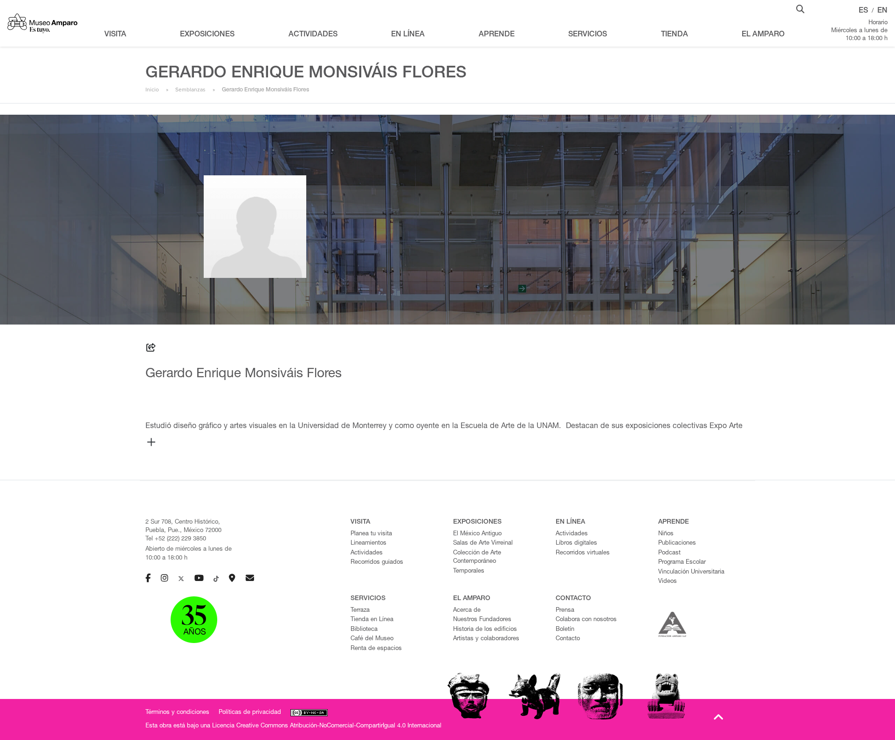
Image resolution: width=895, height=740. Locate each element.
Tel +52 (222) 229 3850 (175, 539)
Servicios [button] (587, 35)
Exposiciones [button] (207, 35)
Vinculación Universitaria (691, 572)
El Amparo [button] (763, 35)
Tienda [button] (674, 35)
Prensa (565, 611)
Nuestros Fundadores (482, 620)
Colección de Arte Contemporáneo (477, 557)
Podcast (669, 553)
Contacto (568, 639)
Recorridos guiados (377, 563)
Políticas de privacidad (250, 713)
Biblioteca (364, 630)
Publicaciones (677, 543)
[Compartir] (151, 349)
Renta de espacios (376, 649)
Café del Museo (372, 639)
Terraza (360, 611)
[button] (800, 8)
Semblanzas (190, 89)
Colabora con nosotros (586, 620)
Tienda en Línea (372, 620)
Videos (667, 582)
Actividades (367, 553)
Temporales (468, 571)
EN (882, 11)
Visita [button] (115, 35)
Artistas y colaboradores (486, 639)
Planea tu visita (371, 534)
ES (863, 11)
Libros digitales (576, 543)
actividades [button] (313, 35)
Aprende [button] (497, 35)
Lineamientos (368, 543)
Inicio (152, 89)
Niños (666, 534)
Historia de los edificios (485, 630)
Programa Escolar (682, 563)
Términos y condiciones (177, 713)
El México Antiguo (477, 534)
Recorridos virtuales (583, 553)
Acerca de (467, 611)
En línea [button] (408, 35)
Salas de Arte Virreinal (483, 543)
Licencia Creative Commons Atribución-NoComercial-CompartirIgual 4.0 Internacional (326, 726)
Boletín (565, 630)
